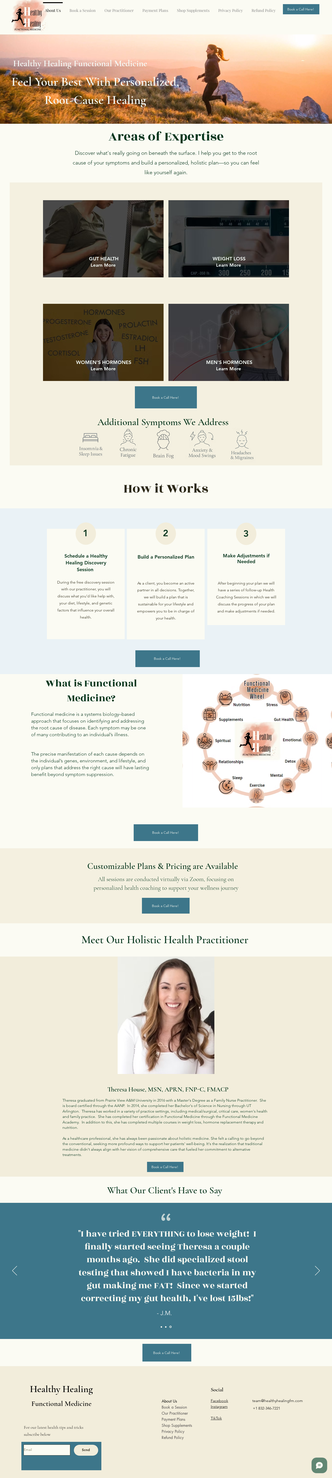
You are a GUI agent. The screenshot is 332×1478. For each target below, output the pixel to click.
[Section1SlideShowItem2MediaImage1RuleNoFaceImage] (165, 1327)
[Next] (317, 1271)
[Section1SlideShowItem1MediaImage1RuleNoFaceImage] (161, 1327)
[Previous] (14, 1271)
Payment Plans (173, 1419)
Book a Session (174, 1407)
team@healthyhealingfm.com (277, 1400)
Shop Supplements (176, 1425)
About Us (169, 1401)
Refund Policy (173, 1437)
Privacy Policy (173, 1431)
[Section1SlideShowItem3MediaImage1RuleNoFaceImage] (170, 1327)
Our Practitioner (175, 1413)
